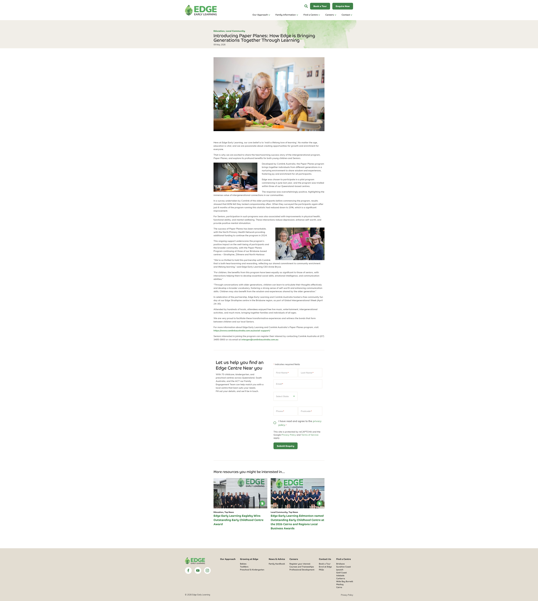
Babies (243, 563)
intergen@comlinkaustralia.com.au (259, 339)
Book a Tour (325, 563)
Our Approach (260, 15)
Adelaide (340, 575)
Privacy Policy (288, 434)
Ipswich (339, 569)
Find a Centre (310, 15)
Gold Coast (341, 572)
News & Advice (277, 559)
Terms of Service (309, 434)
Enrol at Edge (325, 566)
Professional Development (301, 569)
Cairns (339, 587)
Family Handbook (277, 563)
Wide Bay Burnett (344, 581)
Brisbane (340, 563)
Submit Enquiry (285, 446)
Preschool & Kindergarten (252, 569)
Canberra (340, 578)
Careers (329, 15)
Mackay (340, 584)
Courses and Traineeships (301, 566)
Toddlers (244, 566)
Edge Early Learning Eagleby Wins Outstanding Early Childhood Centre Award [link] (238, 519)
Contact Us (325, 559)
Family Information (285, 15)
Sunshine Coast (343, 566)
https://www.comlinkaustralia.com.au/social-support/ (242, 330)
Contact (346, 15)
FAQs (321, 569)
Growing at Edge (249, 559)
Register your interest (299, 563)
